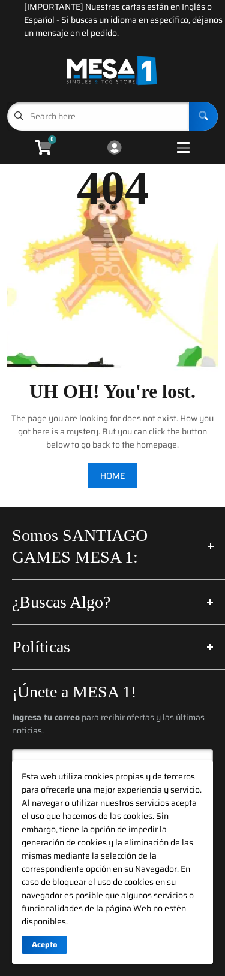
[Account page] (114, 148)
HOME (112, 475)
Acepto (44, 944)
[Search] (203, 116)
